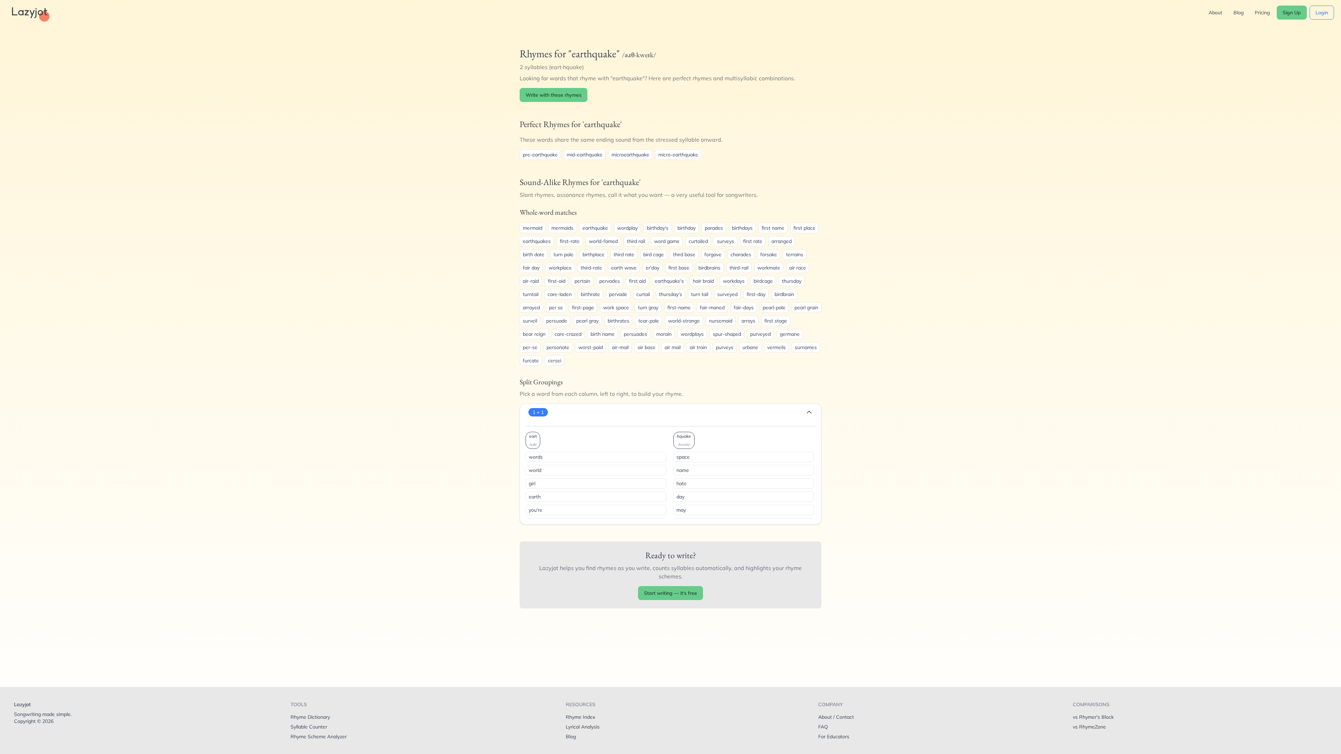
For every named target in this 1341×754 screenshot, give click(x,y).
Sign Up (1292, 12)
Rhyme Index (580, 717)
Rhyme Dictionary (310, 717)
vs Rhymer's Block (1093, 717)
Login (1322, 12)
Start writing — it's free (670, 593)
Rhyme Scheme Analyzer (319, 736)
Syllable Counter (309, 727)
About (1215, 12)
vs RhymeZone (1089, 727)
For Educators (833, 736)
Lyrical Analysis (583, 727)
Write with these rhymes (553, 95)
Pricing (1262, 12)
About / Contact (836, 717)
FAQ (823, 727)
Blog (1238, 12)
